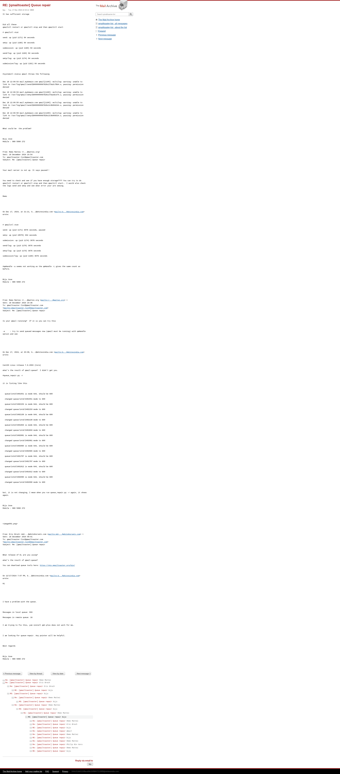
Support (55, 771)
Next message (83, 673)
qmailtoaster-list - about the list (112, 27)
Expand (102, 31)
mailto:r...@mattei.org (52, 300)
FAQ (47, 771)
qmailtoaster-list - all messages (112, 23)
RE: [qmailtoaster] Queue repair (30, 690)
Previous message (12, 673)
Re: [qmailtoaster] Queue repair (21, 680)
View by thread (36, 673)
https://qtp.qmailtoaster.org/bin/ (57, 565)
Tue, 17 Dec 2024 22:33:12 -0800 (21, 10)
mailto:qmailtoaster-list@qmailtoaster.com (25, 308)
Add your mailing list (33, 771)
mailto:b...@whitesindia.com (69, 212)
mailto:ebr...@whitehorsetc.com (64, 534)
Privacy (65, 771)
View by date (58, 673)
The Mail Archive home (109, 20)
